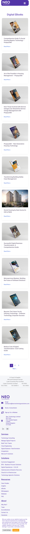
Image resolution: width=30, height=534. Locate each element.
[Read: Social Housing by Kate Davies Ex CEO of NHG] (15, 198)
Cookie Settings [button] (7, 530)
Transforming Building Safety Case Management (13, 178)
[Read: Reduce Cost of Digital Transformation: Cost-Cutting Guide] (15, 335)
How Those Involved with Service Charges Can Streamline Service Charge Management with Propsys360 (15, 110)
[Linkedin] (3, 429)
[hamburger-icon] (24, 3)
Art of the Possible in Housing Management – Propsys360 (14, 74)
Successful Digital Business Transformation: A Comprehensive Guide (13, 245)
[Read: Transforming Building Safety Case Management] (15, 165)
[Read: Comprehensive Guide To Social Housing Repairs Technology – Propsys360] (15, 26)
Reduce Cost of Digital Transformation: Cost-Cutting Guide (13, 349)
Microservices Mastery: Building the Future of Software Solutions (14, 279)
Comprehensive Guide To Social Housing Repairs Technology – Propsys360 (14, 40)
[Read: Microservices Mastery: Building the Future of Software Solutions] (15, 266)
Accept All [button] (15, 530)
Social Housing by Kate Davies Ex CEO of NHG (15, 211)
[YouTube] (7, 429)
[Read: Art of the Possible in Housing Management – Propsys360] (15, 62)
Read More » (7, 46)
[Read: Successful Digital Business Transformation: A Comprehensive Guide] (15, 231)
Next (15, 369)
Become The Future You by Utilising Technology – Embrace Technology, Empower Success (14, 313)
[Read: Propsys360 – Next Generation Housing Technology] (15, 132)
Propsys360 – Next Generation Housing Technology (14, 145)
